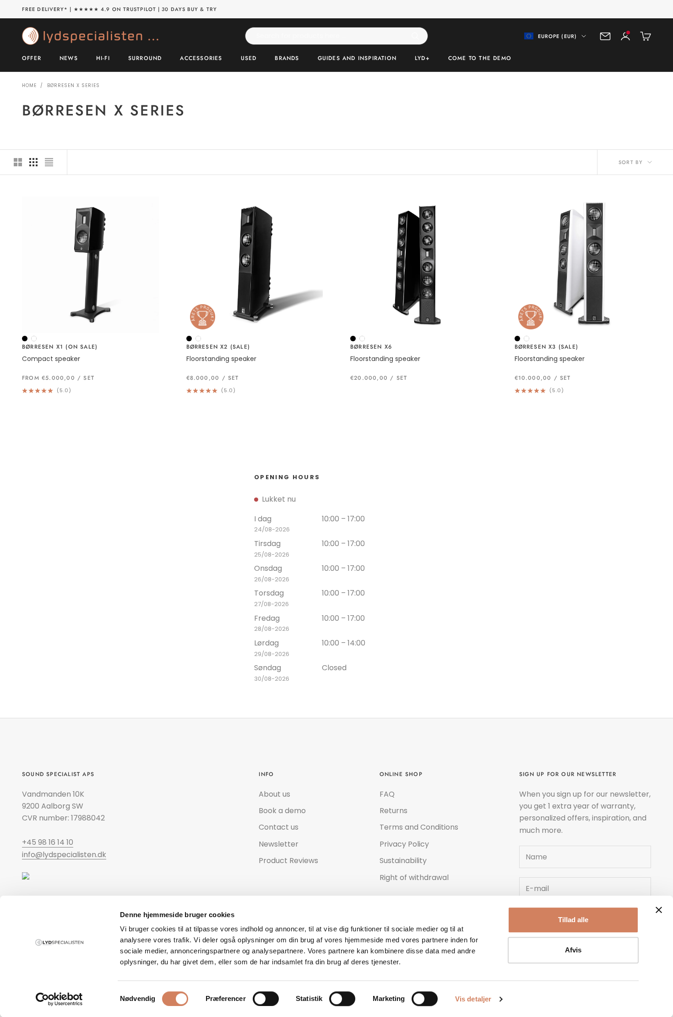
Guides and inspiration (357, 59)
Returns (393, 810)
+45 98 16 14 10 (47, 842)
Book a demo (282, 810)
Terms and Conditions (419, 827)
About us (274, 794)
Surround (145, 59)
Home (29, 85)
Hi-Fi (103, 59)
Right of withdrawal (414, 877)
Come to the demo (479, 59)
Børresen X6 (371, 347)
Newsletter (279, 844)
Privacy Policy (404, 844)
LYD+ (422, 59)
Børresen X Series (73, 85)
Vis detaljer (473, 999)
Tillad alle (573, 920)
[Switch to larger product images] (18, 162)
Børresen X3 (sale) (547, 347)
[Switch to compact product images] (49, 162)
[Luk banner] (659, 910)
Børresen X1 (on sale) (60, 347)
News (69, 59)
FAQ (387, 794)
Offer (31, 59)
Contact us (279, 827)
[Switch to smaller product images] (33, 162)
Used (249, 59)
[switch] (266, 998)
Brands (287, 59)
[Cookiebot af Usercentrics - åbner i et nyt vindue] (59, 999)
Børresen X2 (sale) (218, 347)
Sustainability (403, 860)
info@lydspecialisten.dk (64, 854)
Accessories (201, 59)
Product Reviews (288, 860)
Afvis (573, 950)
